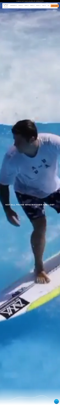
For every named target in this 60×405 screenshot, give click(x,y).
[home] (5, 6)
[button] (13, 5)
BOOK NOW (55, 5)
